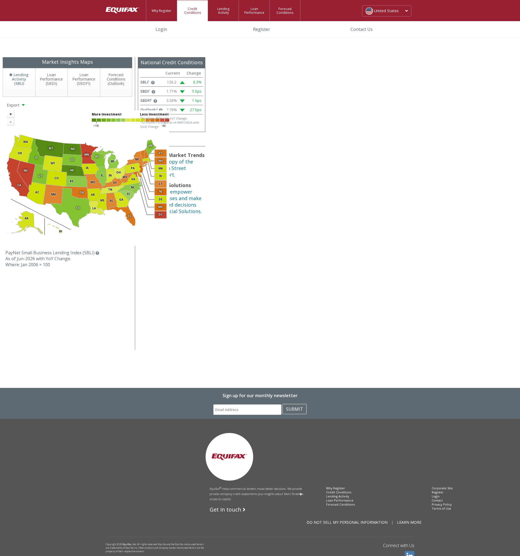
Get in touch (226, 509)
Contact (437, 500)
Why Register (161, 10)
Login (436, 496)
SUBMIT (294, 409)
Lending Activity (223, 11)
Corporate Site (442, 488)
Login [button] (170, 29)
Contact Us (361, 29)
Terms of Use (441, 508)
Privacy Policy (442, 504)
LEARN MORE (409, 522)
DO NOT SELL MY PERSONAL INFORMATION (347, 522)
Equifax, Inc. (129, 544)
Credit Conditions (192, 11)
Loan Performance (254, 11)
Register (261, 29)
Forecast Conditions (285, 11)
